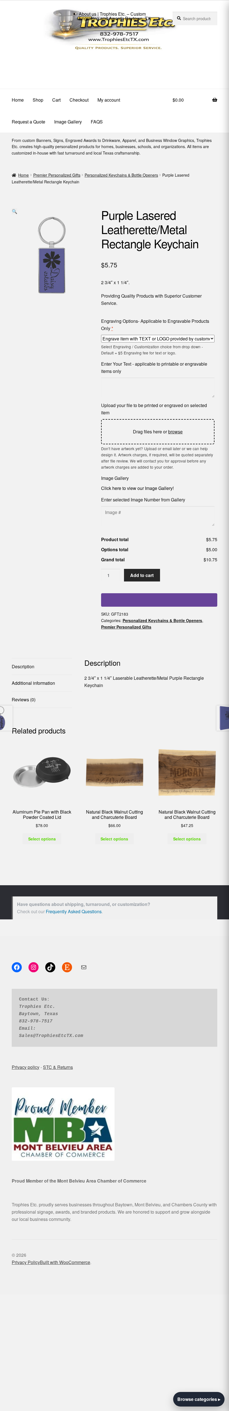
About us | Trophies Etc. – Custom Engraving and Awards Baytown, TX (115, 16)
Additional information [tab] (33, 683)
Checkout (79, 100)
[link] (114, 66)
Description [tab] (23, 666)
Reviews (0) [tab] (23, 699)
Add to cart (142, 575)
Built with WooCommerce (65, 1262)
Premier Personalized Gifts (56, 175)
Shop (38, 100)
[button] (14, 211)
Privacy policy (25, 1067)
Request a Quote (28, 121)
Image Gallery (68, 121)
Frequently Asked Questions (74, 911)
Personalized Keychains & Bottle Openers (121, 175)
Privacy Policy (26, 1262)
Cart (56, 100)
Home (18, 100)
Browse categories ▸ (198, 1399)
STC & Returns (58, 1067)
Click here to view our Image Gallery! (137, 488)
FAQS (97, 121)
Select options (42, 839)
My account (108, 100)
